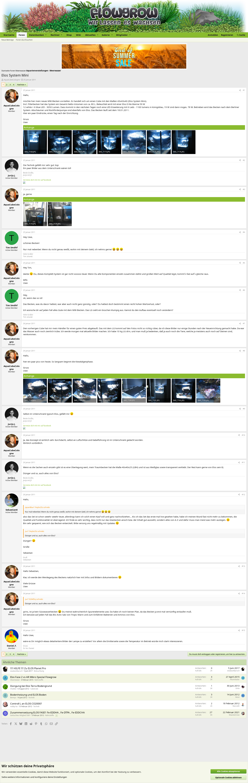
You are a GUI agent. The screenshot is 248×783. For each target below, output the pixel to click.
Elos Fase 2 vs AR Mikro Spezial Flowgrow (33, 677)
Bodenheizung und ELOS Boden (28, 694)
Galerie (106, 34)
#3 (244, 189)
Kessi (237, 697)
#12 (243, 494)
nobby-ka (14, 706)
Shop (69, 34)
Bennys (13, 697)
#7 (244, 323)
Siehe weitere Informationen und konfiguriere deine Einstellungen (34, 777)
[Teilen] (240, 90)
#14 (243, 593)
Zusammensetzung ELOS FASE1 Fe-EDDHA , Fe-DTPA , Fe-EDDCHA (47, 712)
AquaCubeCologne (12, 79)
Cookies (32, 771)
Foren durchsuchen (24, 39)
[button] (38, 35)
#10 (243, 435)
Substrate (34, 689)
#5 (244, 263)
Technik (31, 697)
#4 (244, 232)
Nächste (20, 84)
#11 (243, 462)
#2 (244, 160)
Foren (22, 34)
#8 (244, 351)
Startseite (9, 34)
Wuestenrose (234, 715)
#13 (243, 566)
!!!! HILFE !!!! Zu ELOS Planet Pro (28, 668)
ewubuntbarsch (16, 671)
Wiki (78, 34)
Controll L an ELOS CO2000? (26, 703)
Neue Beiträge (7, 39)
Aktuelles (90, 34)
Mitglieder (122, 34)
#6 (244, 290)
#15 (243, 630)
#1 (244, 90)
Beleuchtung (39, 671)
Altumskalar (15, 680)
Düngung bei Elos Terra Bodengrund (31, 686)
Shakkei (13, 689)
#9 (244, 409)
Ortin (238, 688)
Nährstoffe (39, 680)
